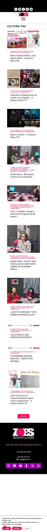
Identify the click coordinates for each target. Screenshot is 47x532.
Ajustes (27, 528)
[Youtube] (31, 9)
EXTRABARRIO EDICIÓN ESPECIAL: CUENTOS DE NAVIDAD (21, 358)
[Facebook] (19, 9)
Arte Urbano (23, 169)
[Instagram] (15, 9)
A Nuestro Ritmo (28, 51)
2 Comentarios (30, 392)
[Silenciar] (34, 325)
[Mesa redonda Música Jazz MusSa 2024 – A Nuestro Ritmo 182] (23, 39)
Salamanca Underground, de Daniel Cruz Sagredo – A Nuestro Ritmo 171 (23, 97)
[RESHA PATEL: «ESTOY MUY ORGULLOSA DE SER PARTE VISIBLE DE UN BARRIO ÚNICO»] (23, 239)
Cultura (31, 206)
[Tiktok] (27, 9)
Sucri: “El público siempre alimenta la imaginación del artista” (22, 214)
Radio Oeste (14, 52)
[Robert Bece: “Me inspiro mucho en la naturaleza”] (23, 155)
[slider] (37, 325)
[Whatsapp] (38, 466)
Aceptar (6, 528)
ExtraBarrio (14, 170)
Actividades (26, 306)
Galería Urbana (25, 207)
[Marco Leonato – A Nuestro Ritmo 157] (23, 118)
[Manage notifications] (5, 527)
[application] (23, 325)
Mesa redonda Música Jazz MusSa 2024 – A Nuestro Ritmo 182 (23, 58)
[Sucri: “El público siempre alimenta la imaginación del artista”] (23, 193)
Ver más (23, 416)
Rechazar (17, 528)
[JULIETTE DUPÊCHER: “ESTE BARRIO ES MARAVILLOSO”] (23, 291)
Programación (15, 330)
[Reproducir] (9, 325)
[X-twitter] (23, 9)
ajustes (18, 524)
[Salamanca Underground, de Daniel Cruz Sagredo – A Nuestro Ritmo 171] (23, 78)
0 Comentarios (25, 52)
